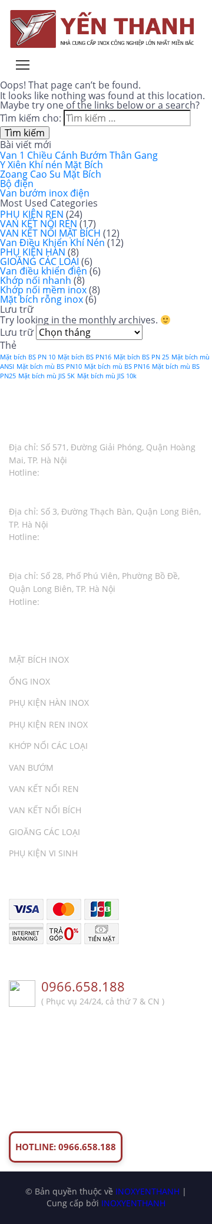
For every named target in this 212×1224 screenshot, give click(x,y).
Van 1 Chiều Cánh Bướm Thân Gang (79, 155)
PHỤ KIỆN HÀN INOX (49, 702)
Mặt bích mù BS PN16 (117, 366)
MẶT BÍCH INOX (39, 659)
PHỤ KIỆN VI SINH (43, 853)
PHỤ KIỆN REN (32, 214)
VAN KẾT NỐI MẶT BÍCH (50, 233)
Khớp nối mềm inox (43, 289)
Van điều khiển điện (43, 270)
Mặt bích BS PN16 (84, 357)
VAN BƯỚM (31, 767)
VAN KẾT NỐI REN (38, 223)
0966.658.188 (83, 986)
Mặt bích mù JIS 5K (46, 376)
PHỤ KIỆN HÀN (32, 252)
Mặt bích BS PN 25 (141, 357)
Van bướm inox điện (45, 192)
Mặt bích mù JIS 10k (107, 376)
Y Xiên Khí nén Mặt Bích (51, 164)
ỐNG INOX (29, 681)
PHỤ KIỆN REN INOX (48, 724)
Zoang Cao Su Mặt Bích (50, 174)
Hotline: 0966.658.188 (65, 1147)
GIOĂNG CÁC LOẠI (39, 261)
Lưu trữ (17, 332)
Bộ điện (17, 183)
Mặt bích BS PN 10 (27, 357)
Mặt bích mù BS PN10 (49, 366)
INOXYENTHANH (147, 1191)
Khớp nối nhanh (35, 280)
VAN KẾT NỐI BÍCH (45, 810)
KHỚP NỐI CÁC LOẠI (48, 745)
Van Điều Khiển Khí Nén (52, 242)
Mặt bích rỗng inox (41, 299)
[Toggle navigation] (23, 65)
